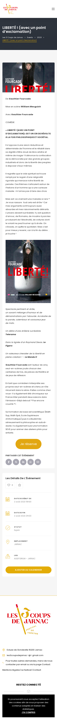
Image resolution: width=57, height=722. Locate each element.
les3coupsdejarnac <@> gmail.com (25, 655)
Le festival (26, 669)
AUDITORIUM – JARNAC (24, 558)
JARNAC (18, 544)
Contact (37, 669)
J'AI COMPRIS (28, 712)
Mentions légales (11, 669)
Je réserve (28, 444)
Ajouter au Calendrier (28, 570)
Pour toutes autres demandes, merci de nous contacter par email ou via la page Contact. (29, 662)
